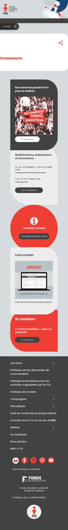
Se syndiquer (18, 434)
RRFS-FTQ (16, 448)
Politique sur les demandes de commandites (29, 372)
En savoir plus (27, 139)
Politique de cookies (23, 392)
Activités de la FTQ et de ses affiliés (33, 420)
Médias (15, 427)
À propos (16, 363)
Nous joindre (18, 441)
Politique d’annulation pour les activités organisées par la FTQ (30, 383)
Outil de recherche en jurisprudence (33, 413)
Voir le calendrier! (29, 190)
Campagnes (18, 399)
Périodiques (18, 406)
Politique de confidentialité (28, 497)
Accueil (7, 26)
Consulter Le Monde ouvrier (34, 236)
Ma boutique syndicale (26, 469)
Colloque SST (21, 182)
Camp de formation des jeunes (30, 172)
